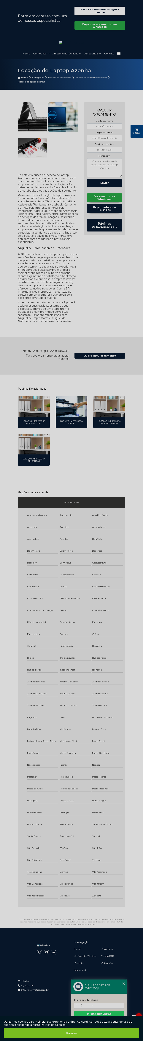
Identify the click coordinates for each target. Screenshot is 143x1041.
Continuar (71, 1033)
